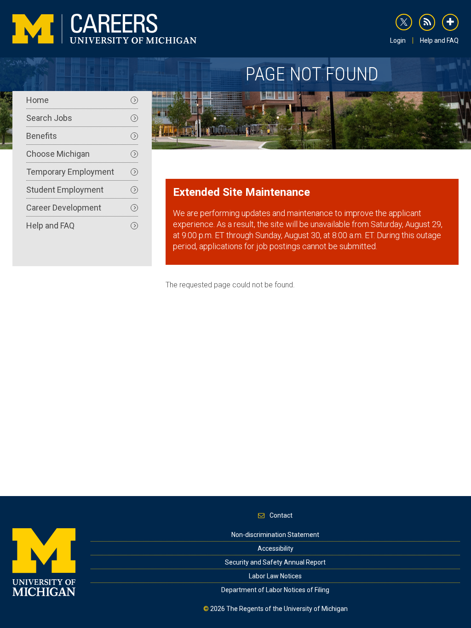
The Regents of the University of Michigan (287, 608)
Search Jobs (49, 118)
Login (398, 40)
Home (37, 100)
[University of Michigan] (43, 561)
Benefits (41, 136)
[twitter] (404, 22)
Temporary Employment (70, 172)
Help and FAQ (439, 40)
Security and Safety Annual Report (275, 562)
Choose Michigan (58, 154)
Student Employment (64, 189)
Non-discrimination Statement (275, 534)
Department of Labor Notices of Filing (275, 590)
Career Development (63, 207)
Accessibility (275, 548)
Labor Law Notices (275, 576)
